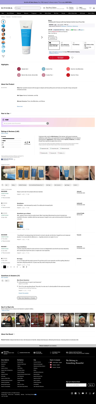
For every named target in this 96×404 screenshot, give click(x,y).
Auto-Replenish (20, 376)
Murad (50, 20)
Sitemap (22, 394)
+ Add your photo (5, 310)
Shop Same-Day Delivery (22, 386)
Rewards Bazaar (20, 380)
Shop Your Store (20, 384)
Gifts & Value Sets (72, 13)
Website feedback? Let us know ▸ (48, 345)
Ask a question (61, 24)
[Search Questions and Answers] (2, 280)
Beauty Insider (20, 362)
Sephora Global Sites (5, 378)
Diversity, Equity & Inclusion (6, 380)
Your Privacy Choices (29, 394)
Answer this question (23, 293)
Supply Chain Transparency (7, 370)
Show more (19, 106)
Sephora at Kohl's (37, 378)
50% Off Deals (10, 13)
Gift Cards (82, 13)
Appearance (63, 26)
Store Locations (37, 380)
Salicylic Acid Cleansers (42, 339)
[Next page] (26, 267)
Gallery (18, 366)
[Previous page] (1, 267)
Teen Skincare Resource (39, 386)
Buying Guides (37, 374)
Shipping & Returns (53, 53)
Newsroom (3, 364)
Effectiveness (75, 26)
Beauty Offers (20, 378)
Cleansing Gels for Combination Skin (69, 339)
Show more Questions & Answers (27, 298)
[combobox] (28, 8)
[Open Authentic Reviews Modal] (14, 159)
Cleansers (8, 16)
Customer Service (37, 362)
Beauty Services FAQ (38, 376)
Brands (63, 13)
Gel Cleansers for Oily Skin (30, 339)
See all (3, 56)
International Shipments (38, 372)
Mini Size (56, 13)
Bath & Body (48, 13)
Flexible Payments (37, 382)
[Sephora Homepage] (6, 8)
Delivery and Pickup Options (39, 366)
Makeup (19, 13)
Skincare (26, 13)
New (3, 13)
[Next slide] (42, 37)
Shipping (35, 368)
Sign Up (91, 385)
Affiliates (3, 372)
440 (23, 267)
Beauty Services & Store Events (23, 374)
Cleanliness (69, 26)
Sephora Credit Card (21, 364)
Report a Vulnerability (5, 386)
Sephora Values (4, 368)
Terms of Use (10, 394)
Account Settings (20, 372)
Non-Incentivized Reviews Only (35, 185)
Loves (18, 382)
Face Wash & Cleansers (17, 16)
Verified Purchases (22, 185)
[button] (70, 30)
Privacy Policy (4, 394)
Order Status (19, 368)
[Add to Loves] (72, 57)
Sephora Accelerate (5, 382)
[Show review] (8, 173)
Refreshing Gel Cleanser (54, 339)
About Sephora (4, 362)
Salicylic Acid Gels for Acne (16, 339)
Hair (41, 13)
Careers (2, 366)
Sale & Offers (91, 13)
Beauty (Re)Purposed (5, 384)
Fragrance (34, 13)
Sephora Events (4, 374)
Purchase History (20, 370)
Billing (35, 370)
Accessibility (36, 384)
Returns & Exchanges (38, 364)
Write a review (4, 133)
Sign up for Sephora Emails (73, 382)
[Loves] (90, 8)
